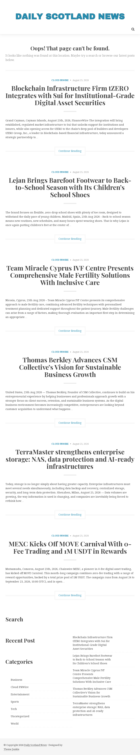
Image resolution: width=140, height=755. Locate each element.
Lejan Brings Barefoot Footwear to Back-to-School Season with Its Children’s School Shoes (70, 187)
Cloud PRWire (60, 80)
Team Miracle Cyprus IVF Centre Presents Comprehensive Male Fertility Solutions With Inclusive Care (70, 275)
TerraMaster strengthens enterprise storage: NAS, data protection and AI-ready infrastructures (70, 458)
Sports (15, 701)
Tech (14, 709)
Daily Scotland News (35, 745)
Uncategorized (20, 716)
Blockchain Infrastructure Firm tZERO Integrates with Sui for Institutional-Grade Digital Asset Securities (70, 95)
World (15, 723)
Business (16, 679)
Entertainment (20, 694)
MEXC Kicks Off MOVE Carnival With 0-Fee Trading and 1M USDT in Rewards (70, 547)
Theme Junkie (11, 749)
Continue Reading (70, 151)
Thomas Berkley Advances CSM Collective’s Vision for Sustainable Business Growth (70, 366)
